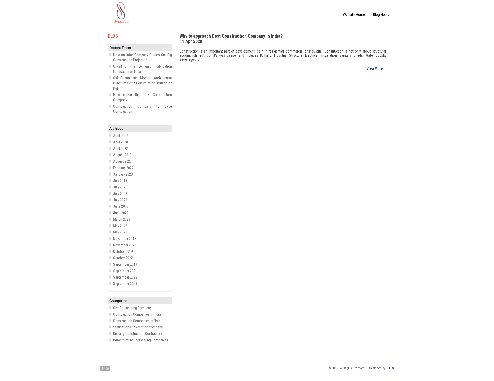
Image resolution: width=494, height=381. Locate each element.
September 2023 (125, 284)
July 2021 (120, 187)
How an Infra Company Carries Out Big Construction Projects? (142, 57)
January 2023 (123, 174)
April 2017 (120, 136)
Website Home (362, 10)
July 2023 (120, 200)
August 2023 (122, 161)
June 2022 (120, 213)
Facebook (102, 368)
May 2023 (120, 232)
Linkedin (107, 368)
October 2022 (123, 258)
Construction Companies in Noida (137, 321)
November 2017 (124, 239)
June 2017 (120, 206)
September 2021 (125, 271)
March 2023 (121, 219)
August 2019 (122, 155)
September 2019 (125, 264)
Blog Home (384, 10)
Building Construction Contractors (138, 334)
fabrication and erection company (138, 327)
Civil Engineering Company (132, 308)
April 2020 (120, 142)
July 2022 (120, 194)
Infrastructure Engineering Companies (140, 340)
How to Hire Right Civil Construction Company (142, 97)
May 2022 (120, 226)
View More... (376, 69)
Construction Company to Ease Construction (142, 109)
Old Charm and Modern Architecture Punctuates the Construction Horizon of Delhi (142, 83)
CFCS (390, 368)
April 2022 (120, 148)
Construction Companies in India (137, 314)
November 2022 (124, 245)
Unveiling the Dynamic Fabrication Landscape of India (142, 69)
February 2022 (123, 168)
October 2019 (123, 251)
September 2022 (125, 277)
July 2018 (120, 181)
